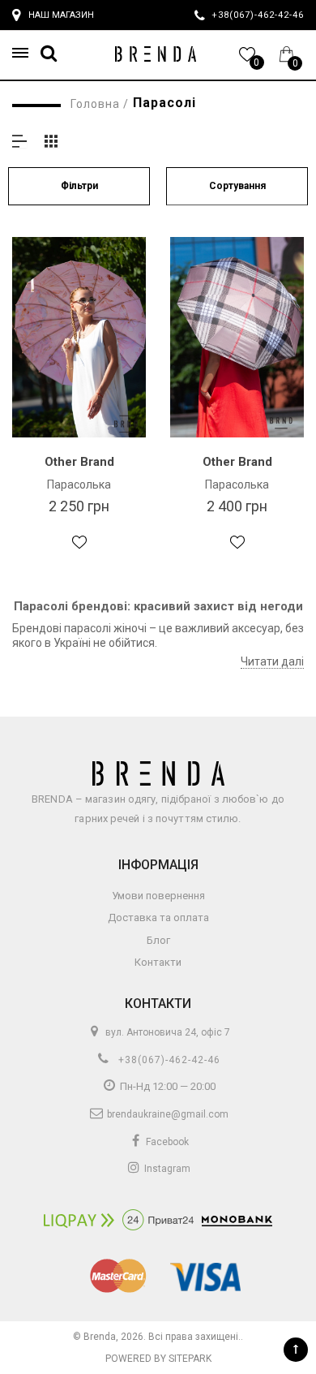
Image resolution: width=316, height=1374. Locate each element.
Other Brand (79, 461)
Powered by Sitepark (158, 1358)
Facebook (166, 1142)
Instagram (166, 1168)
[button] (25, 53)
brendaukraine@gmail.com (166, 1114)
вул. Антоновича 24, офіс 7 (166, 1032)
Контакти (158, 962)
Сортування (237, 186)
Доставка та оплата (158, 917)
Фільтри (79, 186)
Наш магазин (61, 15)
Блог (158, 940)
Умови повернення (158, 895)
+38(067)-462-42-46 (167, 1060)
